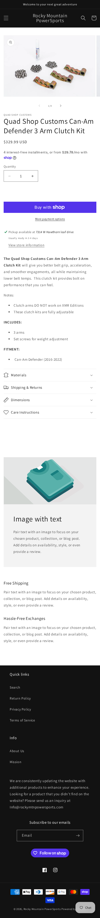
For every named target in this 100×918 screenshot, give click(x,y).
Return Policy (20, 698)
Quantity (10, 166)
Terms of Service (22, 720)
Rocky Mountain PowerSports (43, 909)
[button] (6, 18)
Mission (15, 762)
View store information (26, 245)
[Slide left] (39, 105)
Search (15, 687)
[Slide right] (60, 105)
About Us (17, 751)
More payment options (50, 219)
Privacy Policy (20, 709)
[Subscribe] (77, 835)
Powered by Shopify (73, 909)
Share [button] (13, 427)
